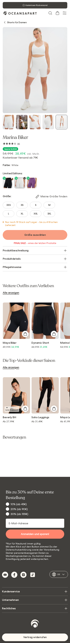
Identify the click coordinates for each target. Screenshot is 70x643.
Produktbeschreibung (16, 250)
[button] (50, 13)
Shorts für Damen (17, 22)
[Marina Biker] (8, 122)
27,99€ (8, 421)
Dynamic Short (40, 342)
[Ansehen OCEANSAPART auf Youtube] (5, 575)
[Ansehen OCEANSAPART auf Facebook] (14, 575)
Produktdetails (11, 258)
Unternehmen (10, 599)
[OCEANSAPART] (20, 13)
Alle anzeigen (11, 292)
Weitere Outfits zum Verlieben (28, 286)
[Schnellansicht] (25, 334)
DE (58, 574)
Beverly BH (9, 417)
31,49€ (37, 421)
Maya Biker (9, 342)
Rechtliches (9, 608)
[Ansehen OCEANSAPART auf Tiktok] (33, 575)
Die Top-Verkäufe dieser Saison (29, 361)
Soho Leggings (40, 417)
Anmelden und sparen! (35, 534)
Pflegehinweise (12, 267)
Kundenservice (11, 591)
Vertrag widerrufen (35, 637)
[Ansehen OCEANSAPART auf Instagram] (23, 575)
